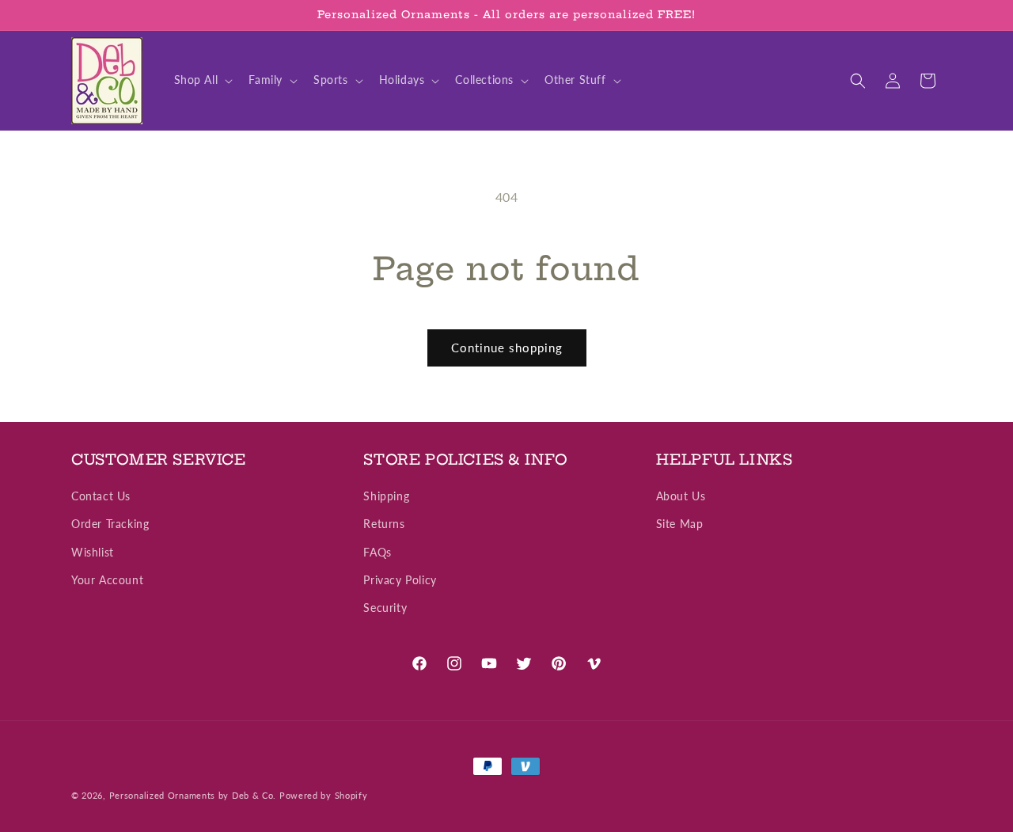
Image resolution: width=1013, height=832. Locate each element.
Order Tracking (110, 524)
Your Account (107, 580)
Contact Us (101, 496)
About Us (681, 496)
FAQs (377, 552)
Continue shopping (507, 347)
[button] (202, 80)
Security (385, 607)
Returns (383, 524)
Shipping (386, 496)
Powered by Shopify (323, 795)
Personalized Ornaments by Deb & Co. (193, 795)
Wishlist (92, 552)
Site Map (680, 524)
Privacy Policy (399, 580)
